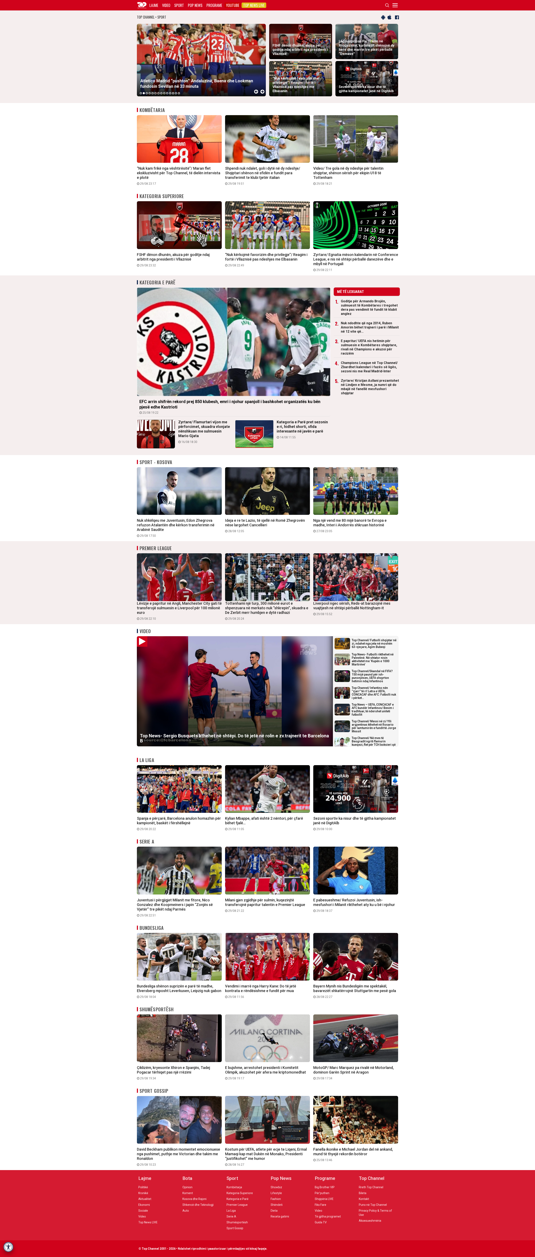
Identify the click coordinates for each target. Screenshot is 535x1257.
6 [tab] (155, 93)
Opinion (187, 1187)
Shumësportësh (157, 1009)
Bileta (362, 1193)
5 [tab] (153, 93)
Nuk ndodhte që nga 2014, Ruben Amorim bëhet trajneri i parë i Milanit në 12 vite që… (370, 327)
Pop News (195, 5)
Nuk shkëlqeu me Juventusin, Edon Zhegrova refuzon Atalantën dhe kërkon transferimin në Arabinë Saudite (175, 527)
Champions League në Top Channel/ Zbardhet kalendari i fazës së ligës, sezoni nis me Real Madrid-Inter (369, 367)
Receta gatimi (280, 1216)
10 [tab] (167, 93)
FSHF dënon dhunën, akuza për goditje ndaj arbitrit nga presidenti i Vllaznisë (173, 259)
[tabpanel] (201, 60)
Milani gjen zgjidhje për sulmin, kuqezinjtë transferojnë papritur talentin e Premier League (265, 905)
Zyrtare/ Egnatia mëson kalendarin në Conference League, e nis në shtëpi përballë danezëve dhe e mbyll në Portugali (355, 262)
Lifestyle (276, 1193)
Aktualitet (144, 1199)
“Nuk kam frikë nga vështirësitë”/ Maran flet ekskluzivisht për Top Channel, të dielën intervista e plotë (178, 175)
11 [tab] (170, 93)
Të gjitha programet (328, 1216)
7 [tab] (158, 93)
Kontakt (364, 1199)
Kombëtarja (152, 110)
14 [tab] (179, 93)
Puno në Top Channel (373, 1204)
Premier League (156, 548)
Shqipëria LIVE (324, 1199)
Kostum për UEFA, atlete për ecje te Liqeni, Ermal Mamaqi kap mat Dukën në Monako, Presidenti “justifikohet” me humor (266, 1156)
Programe (214, 5)
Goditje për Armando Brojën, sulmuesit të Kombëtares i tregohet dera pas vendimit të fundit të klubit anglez (369, 307)
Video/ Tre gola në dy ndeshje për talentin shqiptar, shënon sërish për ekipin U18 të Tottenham (348, 175)
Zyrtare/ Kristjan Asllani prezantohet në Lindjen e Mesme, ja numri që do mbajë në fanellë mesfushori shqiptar (370, 387)
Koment (187, 1193)
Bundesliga (152, 927)
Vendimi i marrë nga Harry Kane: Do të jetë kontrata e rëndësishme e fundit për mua (260, 991)
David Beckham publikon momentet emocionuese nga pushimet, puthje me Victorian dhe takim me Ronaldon (178, 1156)
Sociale (143, 1210)
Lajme (153, 5)
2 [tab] (144, 93)
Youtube (232, 5)
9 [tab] (164, 93)
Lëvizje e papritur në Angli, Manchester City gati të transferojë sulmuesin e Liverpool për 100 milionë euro (179, 610)
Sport (179, 5)
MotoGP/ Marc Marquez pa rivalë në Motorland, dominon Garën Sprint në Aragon (353, 1072)
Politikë (143, 1187)
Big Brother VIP (325, 1187)
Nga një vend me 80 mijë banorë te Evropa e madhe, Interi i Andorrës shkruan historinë (350, 525)
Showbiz (276, 1187)
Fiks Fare (320, 1204)
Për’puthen (322, 1193)
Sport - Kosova (156, 462)
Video (166, 5)
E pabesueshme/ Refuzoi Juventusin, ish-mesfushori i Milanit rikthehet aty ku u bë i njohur (354, 905)
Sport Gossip (154, 1090)
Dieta (274, 1210)
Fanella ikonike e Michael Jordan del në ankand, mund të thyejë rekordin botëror (353, 1154)
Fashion (276, 1199)
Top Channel (371, 1178)
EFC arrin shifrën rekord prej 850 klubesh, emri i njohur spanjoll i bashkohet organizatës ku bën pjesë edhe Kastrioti (229, 406)
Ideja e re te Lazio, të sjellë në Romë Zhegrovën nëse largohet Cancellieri (265, 525)
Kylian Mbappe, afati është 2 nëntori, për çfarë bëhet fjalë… (264, 823)
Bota (187, 1178)
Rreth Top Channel (371, 1187)
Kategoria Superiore (162, 196)
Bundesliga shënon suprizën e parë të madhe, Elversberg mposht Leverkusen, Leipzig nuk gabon (179, 991)
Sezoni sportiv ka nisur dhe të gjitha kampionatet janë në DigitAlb (354, 823)
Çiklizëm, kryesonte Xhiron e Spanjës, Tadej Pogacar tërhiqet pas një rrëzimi (173, 1072)
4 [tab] (150, 93)
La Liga (147, 760)
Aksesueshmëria (370, 1220)
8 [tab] (161, 93)
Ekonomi (144, 1204)
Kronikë (143, 1193)
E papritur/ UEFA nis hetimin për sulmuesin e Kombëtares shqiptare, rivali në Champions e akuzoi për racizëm (369, 347)
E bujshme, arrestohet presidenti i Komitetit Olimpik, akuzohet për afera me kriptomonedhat (265, 1072)
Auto (185, 1210)
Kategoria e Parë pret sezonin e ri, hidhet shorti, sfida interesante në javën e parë (302, 429)
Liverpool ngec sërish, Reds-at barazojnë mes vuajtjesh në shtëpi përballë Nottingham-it (351, 608)
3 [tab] (147, 93)
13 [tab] (176, 93)
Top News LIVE (254, 5)
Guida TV (321, 1222)
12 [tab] (173, 93)
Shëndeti (277, 1204)
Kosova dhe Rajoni (194, 1199)
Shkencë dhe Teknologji (198, 1204)
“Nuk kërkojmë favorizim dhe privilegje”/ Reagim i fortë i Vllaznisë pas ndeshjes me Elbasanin (266, 259)
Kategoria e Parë (158, 282)
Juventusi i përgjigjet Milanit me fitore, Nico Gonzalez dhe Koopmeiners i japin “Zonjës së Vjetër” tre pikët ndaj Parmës (175, 907)
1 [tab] (141, 93)
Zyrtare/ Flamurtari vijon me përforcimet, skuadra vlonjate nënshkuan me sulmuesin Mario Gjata (204, 432)
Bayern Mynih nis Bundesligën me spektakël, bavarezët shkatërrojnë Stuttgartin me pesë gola (354, 991)
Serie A (147, 841)
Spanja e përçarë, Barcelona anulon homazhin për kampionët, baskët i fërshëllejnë (179, 823)
